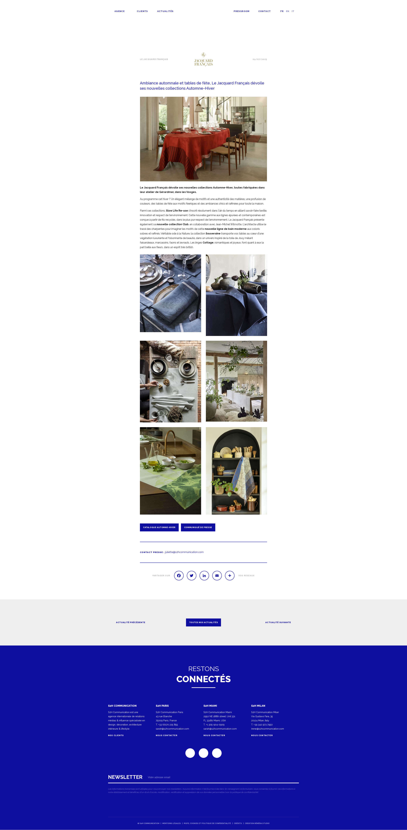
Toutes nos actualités (290, 36)
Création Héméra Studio (257, 823)
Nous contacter (166, 735)
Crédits (238, 823)
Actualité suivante (278, 622)
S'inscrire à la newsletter (203, 785)
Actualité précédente (130, 622)
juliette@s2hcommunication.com (184, 552)
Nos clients (116, 735)
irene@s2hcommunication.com (267, 728)
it (293, 11)
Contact (264, 11)
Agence (119, 11)
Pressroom (241, 11)
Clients (142, 11)
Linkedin (190, 753)
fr (282, 11)
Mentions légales (171, 823)
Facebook (203, 753)
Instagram (217, 753)
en (287, 11)
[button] (203, 139)
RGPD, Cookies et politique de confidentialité (207, 823)
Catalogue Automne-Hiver (159, 527)
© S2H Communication (148, 823)
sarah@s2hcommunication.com (172, 728)
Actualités (165, 11)
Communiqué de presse (198, 527)
